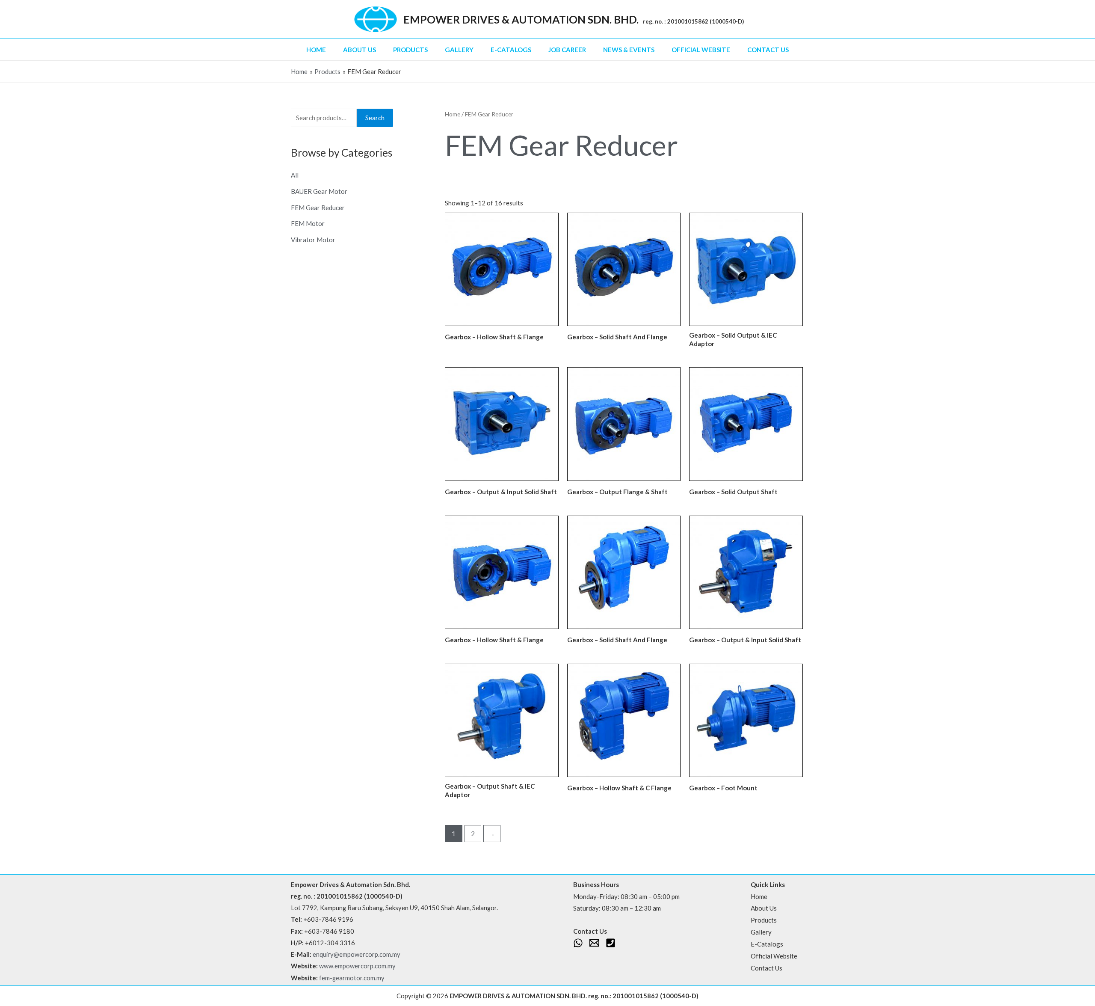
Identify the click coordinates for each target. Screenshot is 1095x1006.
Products (410, 49)
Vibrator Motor (313, 239)
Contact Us (768, 49)
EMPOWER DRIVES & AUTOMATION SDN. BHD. (521, 19)
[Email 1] (594, 943)
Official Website (701, 49)
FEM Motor (308, 223)
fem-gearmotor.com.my (352, 978)
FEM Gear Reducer (318, 207)
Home (316, 49)
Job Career (567, 49)
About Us (359, 49)
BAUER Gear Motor (319, 191)
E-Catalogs (511, 49)
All (295, 175)
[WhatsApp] (578, 943)
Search (375, 118)
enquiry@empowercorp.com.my (356, 954)
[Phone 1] (611, 943)
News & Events (628, 49)
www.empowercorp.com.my (357, 966)
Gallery (459, 49)
